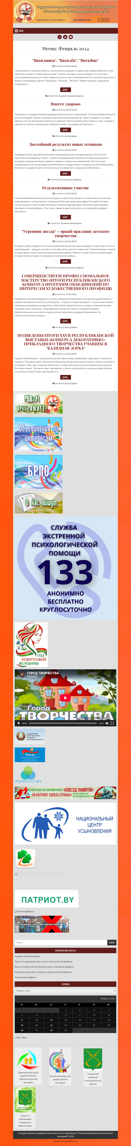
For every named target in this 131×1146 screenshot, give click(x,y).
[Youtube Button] (65, 37)
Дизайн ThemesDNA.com (65, 1141)
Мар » (24, 1037)
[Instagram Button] (60, 37)
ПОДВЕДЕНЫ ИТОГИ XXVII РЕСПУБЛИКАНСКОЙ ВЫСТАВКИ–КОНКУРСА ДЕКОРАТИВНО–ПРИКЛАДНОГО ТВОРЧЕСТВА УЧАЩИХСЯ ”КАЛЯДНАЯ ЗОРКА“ (65, 341)
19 (22, 1025)
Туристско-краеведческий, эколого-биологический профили (43, 961)
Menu (21, 30)
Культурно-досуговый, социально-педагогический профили (43, 972)
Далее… (66, 90)
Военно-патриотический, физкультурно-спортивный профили (44, 967)
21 (51, 1025)
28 (51, 1030)
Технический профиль (71, 179)
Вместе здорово (66, 104)
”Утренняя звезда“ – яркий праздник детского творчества (65, 233)
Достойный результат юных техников (65, 144)
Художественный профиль (71, 96)
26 (22, 1030)
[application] (65, 697)
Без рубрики (71, 136)
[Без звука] (107, 723)
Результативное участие (65, 188)
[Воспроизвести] (18, 723)
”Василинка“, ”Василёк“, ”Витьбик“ (65, 60)
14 (51, 1020)
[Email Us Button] (71, 37)
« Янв (17, 1037)
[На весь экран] (112, 723)
